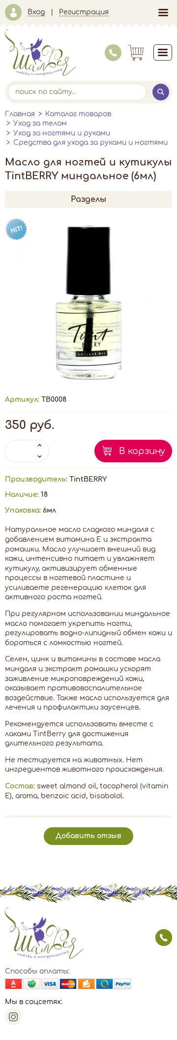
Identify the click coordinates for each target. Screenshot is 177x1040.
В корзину (142, 451)
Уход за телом (40, 123)
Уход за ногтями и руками (61, 133)
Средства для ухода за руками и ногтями (90, 142)
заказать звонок (163, 937)
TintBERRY (88, 479)
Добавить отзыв (88, 836)
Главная (20, 114)
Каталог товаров (78, 114)
